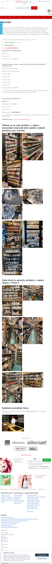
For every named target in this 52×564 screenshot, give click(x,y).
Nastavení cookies (42, 558)
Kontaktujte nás (39, 477)
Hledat (34, 8)
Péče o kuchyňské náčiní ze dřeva (9, 527)
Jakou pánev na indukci (7, 525)
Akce (2, 17)
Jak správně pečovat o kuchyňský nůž (10, 522)
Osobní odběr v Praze (32, 508)
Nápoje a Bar (26, 17)
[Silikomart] (37, 442)
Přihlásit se (46, 460)
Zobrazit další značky (26, 455)
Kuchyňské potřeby (12, 17)
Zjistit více (11, 478)
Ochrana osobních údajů (7, 500)
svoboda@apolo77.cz (25, 119)
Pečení (43, 17)
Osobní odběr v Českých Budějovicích (36, 496)
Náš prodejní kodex (18, 501)
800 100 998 (13, 489)
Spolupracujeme (18, 496)
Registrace (47, 1)
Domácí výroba (20, 17)
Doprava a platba (3, 2)
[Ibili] (7, 442)
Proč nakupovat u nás (19, 500)
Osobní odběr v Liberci (32, 498)
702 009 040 (5, 537)
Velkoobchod (8, 1)
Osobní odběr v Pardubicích (34, 505)
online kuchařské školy (32, 411)
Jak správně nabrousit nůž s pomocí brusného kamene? (14, 520)
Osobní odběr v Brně (32, 495)
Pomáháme (17, 498)
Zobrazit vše (30, 511)
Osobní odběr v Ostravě (33, 503)
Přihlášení (42, 1)
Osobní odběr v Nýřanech (33, 500)
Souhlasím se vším (42, 555)
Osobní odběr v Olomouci (33, 501)
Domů (3, 19)
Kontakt (3, 501)
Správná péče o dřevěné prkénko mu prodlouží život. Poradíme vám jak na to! (20, 519)
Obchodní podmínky (6, 496)
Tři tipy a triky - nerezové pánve (8, 524)
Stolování (39, 17)
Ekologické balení (18, 495)
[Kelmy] (20, 448)
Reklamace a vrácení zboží (7, 498)
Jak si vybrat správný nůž (7, 517)
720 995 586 (5, 541)
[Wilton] (33, 448)
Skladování (33, 17)
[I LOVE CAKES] (18, 442)
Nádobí (5, 17)
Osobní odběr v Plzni (32, 506)
